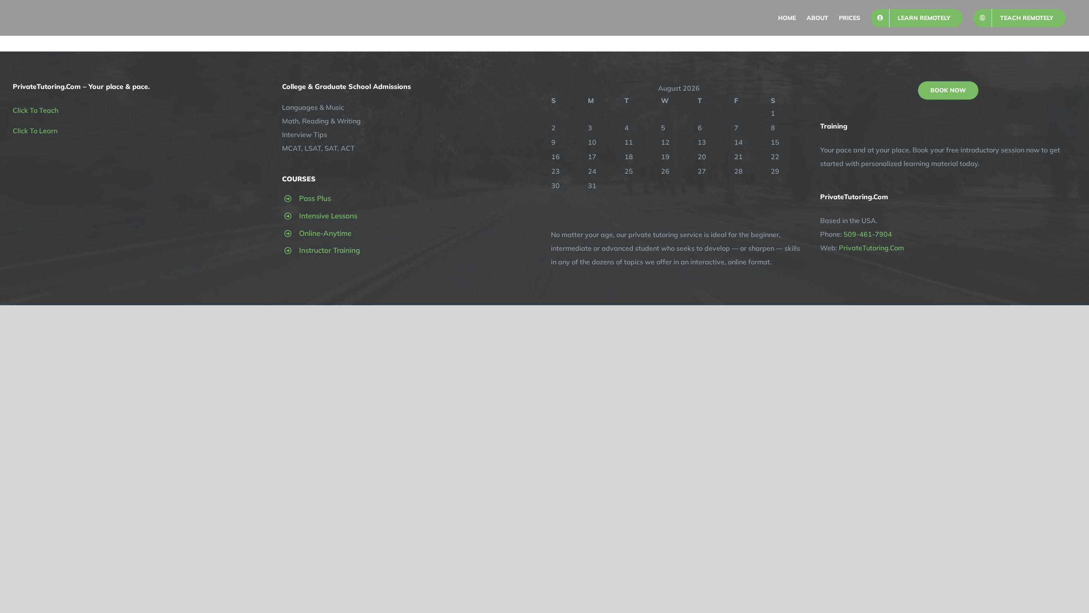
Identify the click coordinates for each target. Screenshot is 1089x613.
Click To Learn (35, 130)
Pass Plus (315, 198)
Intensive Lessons (328, 215)
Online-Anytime (325, 233)
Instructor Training (329, 250)
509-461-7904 (868, 234)
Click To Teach (35, 110)
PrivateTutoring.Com (871, 247)
